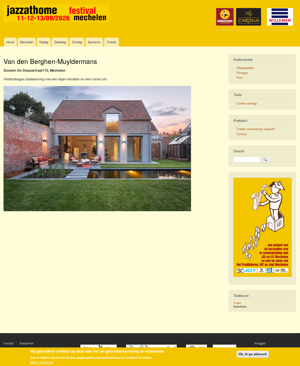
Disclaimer (26, 343)
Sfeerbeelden (245, 68)
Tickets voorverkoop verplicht (255, 129)
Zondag (77, 42)
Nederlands (239, 306)
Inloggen (260, 343)
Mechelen (26, 42)
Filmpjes (242, 72)
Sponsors (94, 42)
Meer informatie (41, 362)
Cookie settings (246, 103)
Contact (241, 134)
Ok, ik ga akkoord (253, 354)
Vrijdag (43, 42)
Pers (239, 77)
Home (10, 42)
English (237, 303)
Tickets (111, 42)
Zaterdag (60, 42)
